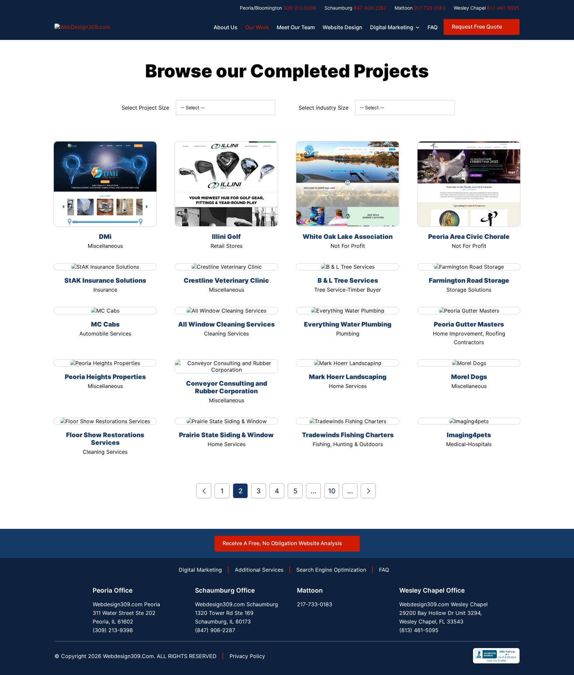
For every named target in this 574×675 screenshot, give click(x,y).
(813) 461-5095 (418, 630)
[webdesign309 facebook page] (425, 655)
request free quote (477, 26)
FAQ (432, 27)
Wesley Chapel (470, 8)
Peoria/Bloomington (261, 8)
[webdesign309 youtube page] (465, 655)
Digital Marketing (391, 27)
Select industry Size (323, 107)
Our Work (257, 27)
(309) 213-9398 (113, 630)
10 (331, 491)
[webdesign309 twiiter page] (451, 655)
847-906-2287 (370, 8)
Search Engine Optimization (331, 569)
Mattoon (404, 8)
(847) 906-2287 (215, 630)
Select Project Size (145, 107)
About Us (226, 27)
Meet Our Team (296, 27)
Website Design (342, 27)
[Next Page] (368, 490)
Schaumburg (338, 8)
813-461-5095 (503, 8)
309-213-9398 (299, 8)
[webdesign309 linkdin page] (438, 655)
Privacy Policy (247, 656)
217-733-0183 (429, 8)
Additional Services (259, 569)
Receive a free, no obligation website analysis (282, 543)
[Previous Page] (203, 490)
